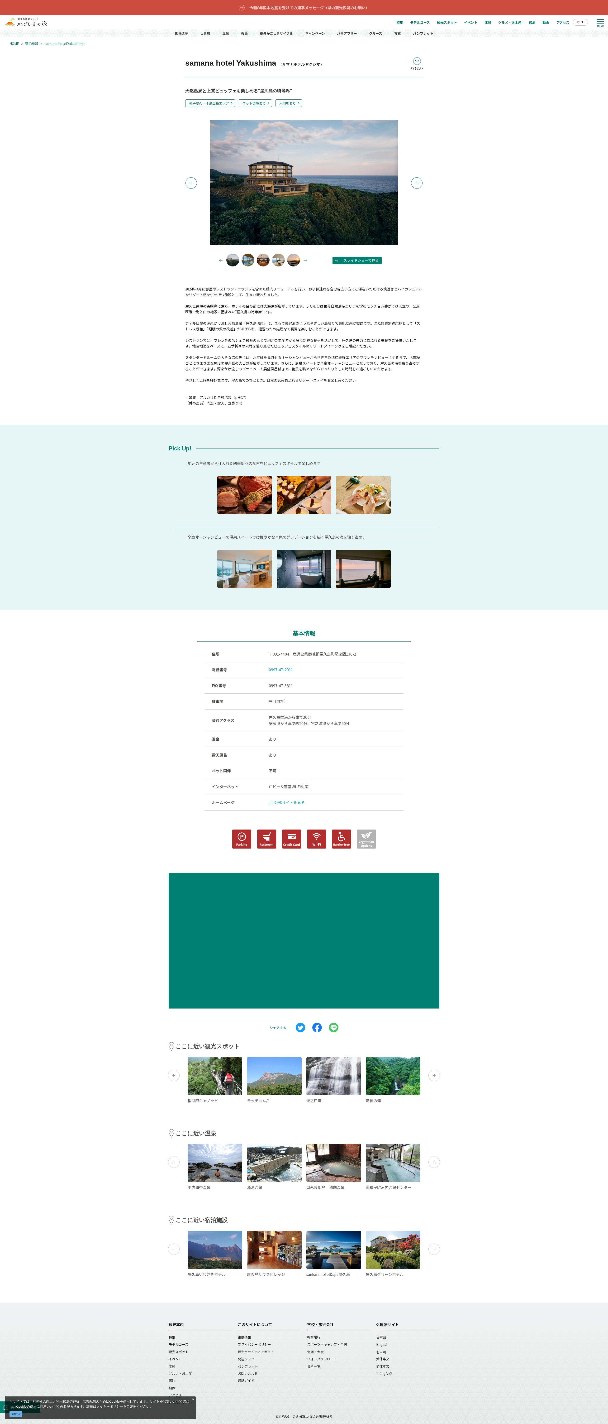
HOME (14, 43)
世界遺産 (181, 33)
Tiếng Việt (384, 1373)
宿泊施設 (31, 43)
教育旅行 (313, 1337)
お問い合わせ (248, 1373)
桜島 (244, 33)
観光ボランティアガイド (256, 1351)
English (382, 1344)
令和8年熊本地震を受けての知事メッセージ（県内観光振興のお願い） (309, 7)
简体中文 (383, 1366)
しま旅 (205, 33)
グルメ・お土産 (180, 1373)
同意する (16, 1413)
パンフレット (423, 33)
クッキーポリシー (109, 1406)
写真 (397, 33)
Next (417, 183)
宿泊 (172, 1380)
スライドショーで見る (361, 260)
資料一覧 (313, 1366)
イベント (175, 1358)
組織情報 (244, 1337)
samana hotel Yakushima (65, 43)
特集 (172, 1337)
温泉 (225, 33)
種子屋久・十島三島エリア (209, 103)
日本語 (381, 1337)
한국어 (381, 1351)
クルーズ (375, 33)
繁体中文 (383, 1358)
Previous (191, 183)
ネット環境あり (254, 103)
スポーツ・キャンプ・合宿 (327, 1344)
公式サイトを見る (289, 802)
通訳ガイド (246, 1380)
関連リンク (246, 1358)
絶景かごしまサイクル (276, 33)
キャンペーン (315, 33)
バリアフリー (347, 33)
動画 (172, 1387)
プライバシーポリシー (254, 1344)
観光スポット (179, 1351)
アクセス (175, 1395)
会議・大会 (315, 1351)
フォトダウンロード (322, 1358)
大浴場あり (287, 103)
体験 (172, 1366)
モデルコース (178, 1344)
